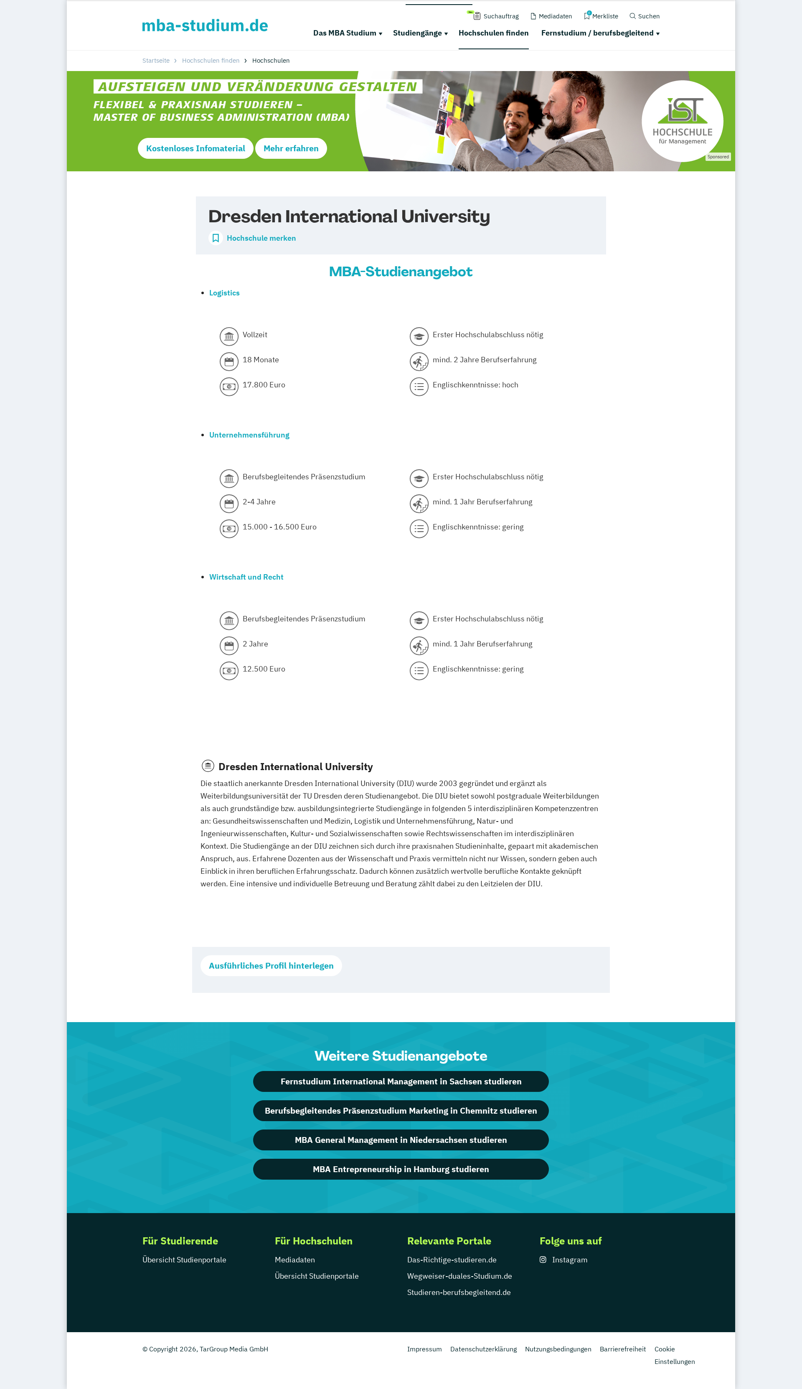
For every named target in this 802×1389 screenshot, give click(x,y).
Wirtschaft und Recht (246, 577)
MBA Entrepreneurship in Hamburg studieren (401, 1169)
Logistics (224, 293)
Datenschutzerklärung (483, 1349)
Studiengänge (417, 33)
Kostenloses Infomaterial (195, 148)
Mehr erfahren (291, 148)
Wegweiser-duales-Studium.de (459, 1276)
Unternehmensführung (249, 435)
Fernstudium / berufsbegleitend (597, 33)
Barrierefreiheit (623, 1349)
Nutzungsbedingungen (558, 1349)
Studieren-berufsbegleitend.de (459, 1292)
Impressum (424, 1349)
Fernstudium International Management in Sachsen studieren (401, 1081)
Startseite (156, 60)
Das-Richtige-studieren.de (452, 1259)
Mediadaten (295, 1259)
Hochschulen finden (494, 33)
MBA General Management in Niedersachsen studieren (401, 1139)
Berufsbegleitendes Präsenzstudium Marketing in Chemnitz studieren (401, 1110)
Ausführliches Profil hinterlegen (271, 965)
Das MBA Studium (344, 33)
